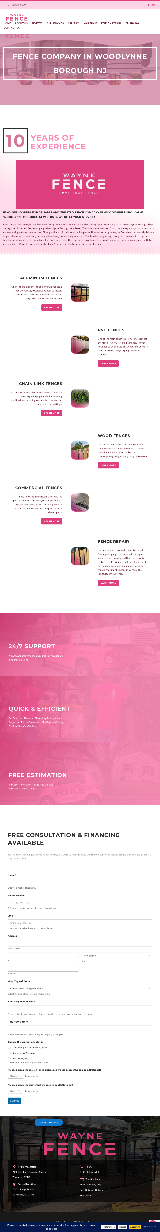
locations (90, 23)
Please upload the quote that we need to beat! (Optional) (40, 1084)
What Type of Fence (20, 981)
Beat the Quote (20, 1058)
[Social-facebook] (148, 4)
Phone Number (17, 895)
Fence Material (111, 23)
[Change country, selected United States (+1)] (11, 902)
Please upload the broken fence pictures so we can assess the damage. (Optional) (54, 1069)
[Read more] (80, 292)
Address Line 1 (15, 948)
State (84, 961)
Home (7, 23)
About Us (21, 23)
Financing (132, 23)
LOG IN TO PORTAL (48, 1122)
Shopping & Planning (23, 1053)
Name (12, 875)
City (9, 961)
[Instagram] (153, 4)
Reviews (37, 23)
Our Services (55, 23)
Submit (14, 1100)
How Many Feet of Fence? (23, 1001)
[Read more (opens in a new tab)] (15, 5)
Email (12, 915)
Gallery (73, 23)
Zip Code (12, 973)
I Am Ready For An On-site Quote (29, 1047)
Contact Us (12, 27)
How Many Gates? (19, 1021)
